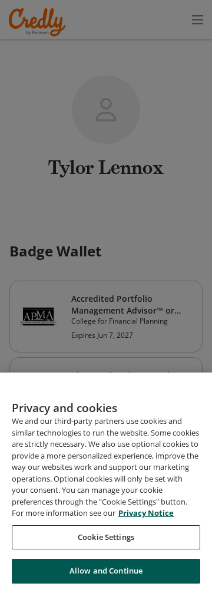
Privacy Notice (146, 513)
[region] (106, 483)
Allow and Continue (106, 570)
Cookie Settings (106, 537)
